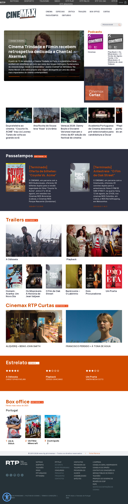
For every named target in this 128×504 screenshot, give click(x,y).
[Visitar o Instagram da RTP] (14, 475)
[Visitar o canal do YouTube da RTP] (18, 475)
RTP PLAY (58, 462)
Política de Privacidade (14, 496)
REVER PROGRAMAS (62, 468)
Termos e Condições (49, 496)
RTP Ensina (40, 476)
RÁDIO (38, 470)
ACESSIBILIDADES (80, 476)
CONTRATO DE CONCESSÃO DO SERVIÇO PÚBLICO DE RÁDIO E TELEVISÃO (104, 473)
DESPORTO (40, 465)
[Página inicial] (21, 13)
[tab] (14, 76)
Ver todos (62, 306)
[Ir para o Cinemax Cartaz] (104, 84)
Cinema (49, 12)
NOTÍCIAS (39, 462)
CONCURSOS (59, 470)
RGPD (95, 484)
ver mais (34, 363)
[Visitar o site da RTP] (3, 2)
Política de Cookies (32, 496)
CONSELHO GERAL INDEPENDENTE (105, 465)
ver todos (39, 156)
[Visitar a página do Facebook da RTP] (7, 475)
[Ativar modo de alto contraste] (6, 497)
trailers (82, 12)
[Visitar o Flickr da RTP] (22, 475)
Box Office (95, 12)
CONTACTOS (78, 462)
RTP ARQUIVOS (41, 473)
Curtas (106, 12)
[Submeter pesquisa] (119, 25)
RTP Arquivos (66, 4)
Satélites (77, 479)
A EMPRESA (97, 462)
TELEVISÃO (40, 468)
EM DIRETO (59, 465)
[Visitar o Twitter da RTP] (11, 475)
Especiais (60, 12)
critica (71, 12)
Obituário (66, 15)
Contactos (59, 479)
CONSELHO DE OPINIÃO (101, 468)
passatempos (52, 15)
